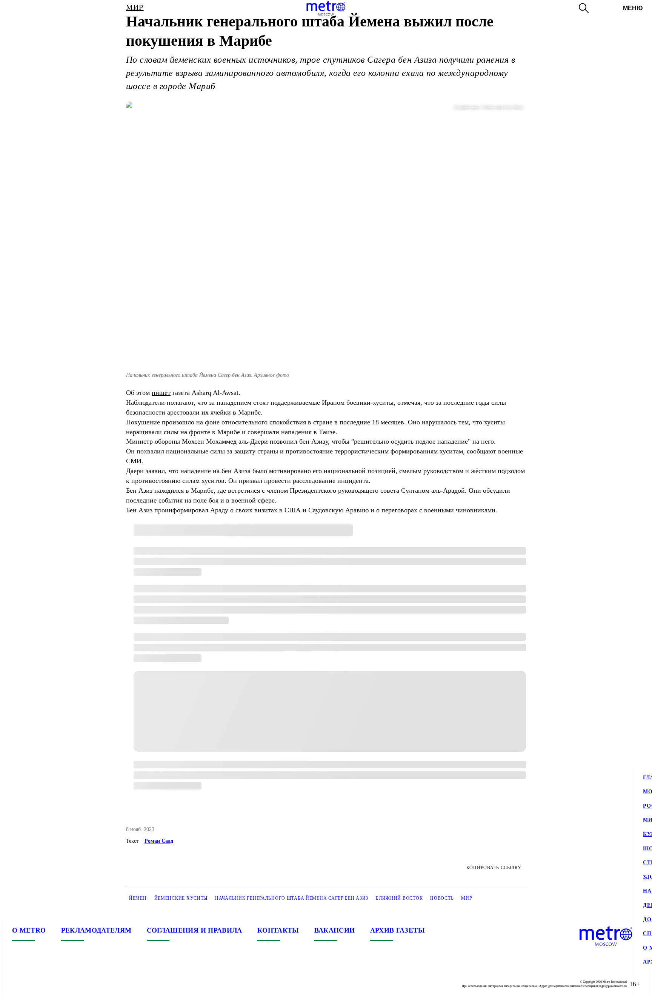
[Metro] (325, 8)
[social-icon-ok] (48, 984)
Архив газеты (397, 930)
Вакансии (334, 930)
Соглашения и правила (194, 930)
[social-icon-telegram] (33, 984)
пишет (161, 392)
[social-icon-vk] (18, 984)
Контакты (278, 930)
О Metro (29, 930)
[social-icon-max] (63, 984)
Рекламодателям (96, 930)
